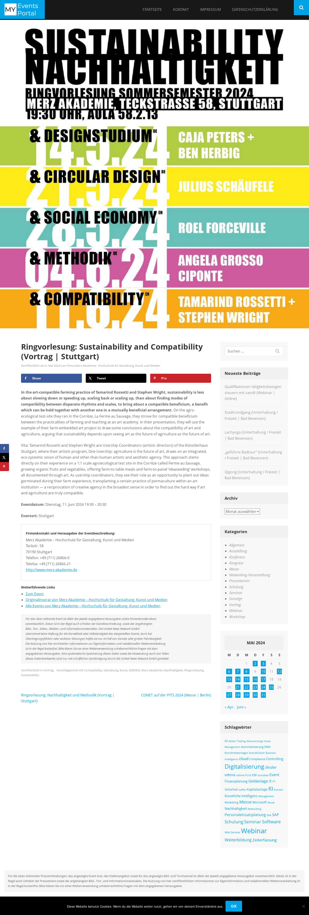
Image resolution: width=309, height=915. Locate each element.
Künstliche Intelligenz (241, 796)
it (270, 781)
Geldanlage (258, 781)
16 (255, 679)
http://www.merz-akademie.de (51, 569)
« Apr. (229, 707)
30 (255, 695)
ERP (254, 775)
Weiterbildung (238, 840)
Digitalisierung (244, 766)
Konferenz (237, 557)
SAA (269, 815)
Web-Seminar (232, 832)
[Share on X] (4, 457)
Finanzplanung (236, 781)
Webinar (235, 610)
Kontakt (181, 9)
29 (247, 695)
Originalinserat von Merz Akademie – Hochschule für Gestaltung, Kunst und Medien (96, 599)
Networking (254, 808)
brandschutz (257, 753)
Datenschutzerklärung (255, 9)
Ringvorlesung (194, 670)
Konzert (278, 789)
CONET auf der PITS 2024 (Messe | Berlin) (176, 695)
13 (229, 679)
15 (247, 679)
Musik (271, 802)
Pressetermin (239, 580)
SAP (275, 814)
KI (271, 788)
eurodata (263, 775)
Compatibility (93, 670)
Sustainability (30, 675)
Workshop (237, 616)
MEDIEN (134, 670)
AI (226, 741)
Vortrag (48, 670)
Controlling (274, 758)
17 (263, 679)
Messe (234, 569)
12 (279, 671)
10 (263, 671)
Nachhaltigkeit (173, 670)
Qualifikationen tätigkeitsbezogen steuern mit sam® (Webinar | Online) (253, 392)
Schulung (236, 586)
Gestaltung (111, 670)
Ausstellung (238, 551)
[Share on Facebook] (4, 448)
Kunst (124, 670)
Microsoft (259, 802)
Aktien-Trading (237, 741)
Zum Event (35, 593)
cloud (243, 758)
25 (271, 687)
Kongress (236, 562)
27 (229, 695)
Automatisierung (252, 747)
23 (255, 687)
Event (274, 774)
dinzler (271, 767)
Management (266, 796)
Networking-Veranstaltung (249, 574)
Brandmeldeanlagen (236, 752)
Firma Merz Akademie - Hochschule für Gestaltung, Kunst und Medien (113, 366)
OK (234, 906)
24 (263, 687)
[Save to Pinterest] (4, 466)
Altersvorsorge (255, 741)
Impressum (210, 9)
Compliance (257, 759)
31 (263, 695)
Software (271, 821)
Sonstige (235, 598)
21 (238, 687)
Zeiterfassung (264, 840)
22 (247, 687)
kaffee (242, 789)
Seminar (235, 592)
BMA (267, 747)
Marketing (231, 802)
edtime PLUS (243, 775)
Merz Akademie (151, 670)
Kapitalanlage (257, 789)
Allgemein (237, 545)
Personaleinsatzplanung (245, 814)
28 (238, 695)
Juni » (241, 707)
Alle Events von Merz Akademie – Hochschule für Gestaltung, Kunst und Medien (93, 605)
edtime (230, 775)
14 (238, 679)
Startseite (152, 9)
